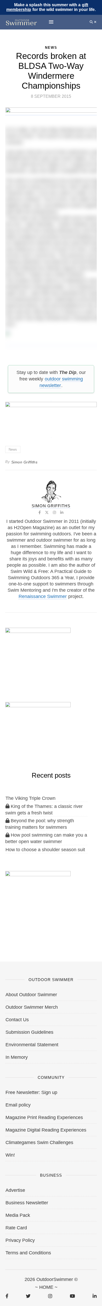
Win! (10, 1155)
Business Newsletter (26, 1202)
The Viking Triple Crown (30, 798)
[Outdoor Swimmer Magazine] (21, 22)
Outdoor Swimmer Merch (31, 1007)
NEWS (51, 48)
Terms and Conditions (28, 1252)
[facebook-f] (7, 1296)
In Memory (16, 1057)
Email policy (18, 1105)
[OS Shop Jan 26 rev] (38, 729)
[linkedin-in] (94, 1296)
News (13, 449)
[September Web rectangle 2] (38, 654)
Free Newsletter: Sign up (31, 1092)
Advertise (15, 1190)
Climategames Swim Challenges (39, 1142)
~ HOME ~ (46, 1287)
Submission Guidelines (29, 1032)
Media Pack (17, 1215)
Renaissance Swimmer (43, 596)
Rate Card (16, 1227)
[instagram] (50, 1296)
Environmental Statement (31, 1044)
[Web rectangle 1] (38, 898)
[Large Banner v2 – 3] (51, 417)
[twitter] (28, 1296)
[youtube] (72, 1296)
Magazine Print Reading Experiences (44, 1117)
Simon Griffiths (24, 462)
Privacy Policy (20, 1240)
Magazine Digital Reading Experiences (45, 1130)
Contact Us (17, 1019)
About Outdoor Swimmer (31, 994)
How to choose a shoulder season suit (45, 849)
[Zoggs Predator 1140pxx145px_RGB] (51, 112)
